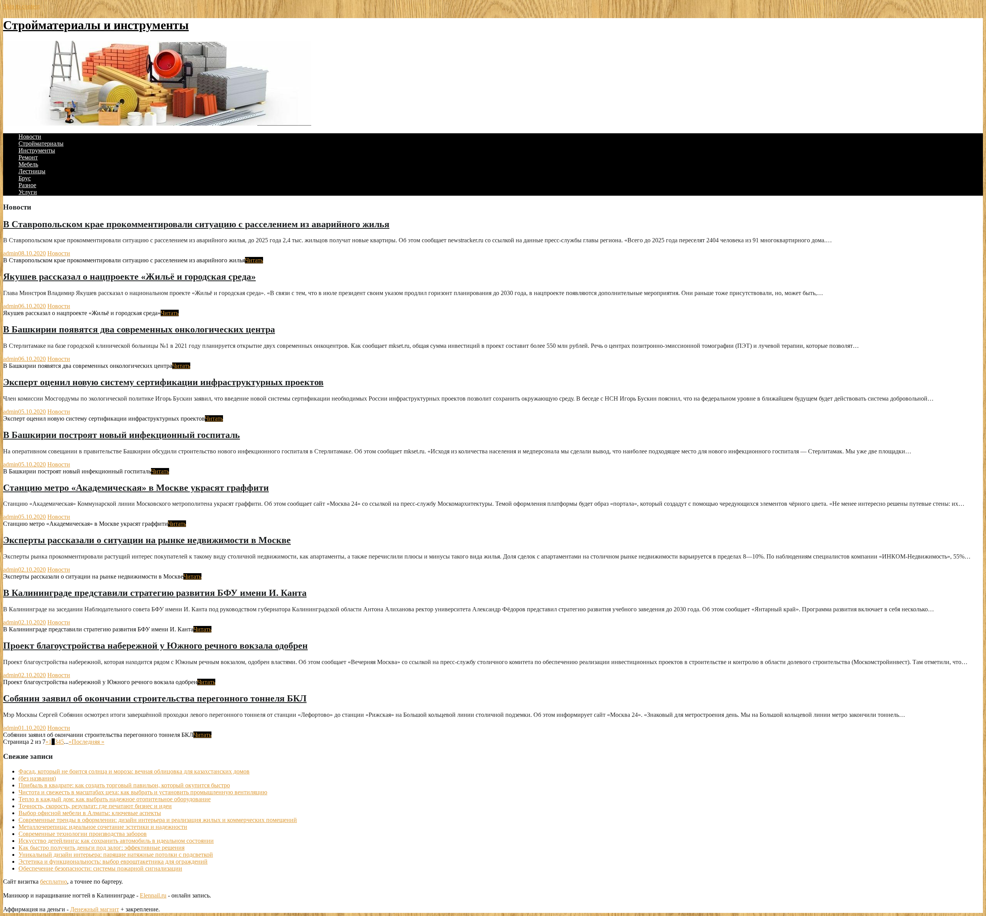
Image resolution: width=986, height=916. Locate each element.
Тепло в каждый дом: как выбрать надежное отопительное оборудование (114, 799)
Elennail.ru (153, 895)
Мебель (28, 164)
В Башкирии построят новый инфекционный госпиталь (121, 435)
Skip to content (21, 6)
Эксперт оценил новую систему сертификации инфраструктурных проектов (163, 382)
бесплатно (53, 881)
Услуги (27, 192)
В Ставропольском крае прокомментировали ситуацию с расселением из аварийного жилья (196, 224)
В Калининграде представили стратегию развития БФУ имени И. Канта (155, 593)
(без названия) (37, 778)
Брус (24, 178)
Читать (254, 260)
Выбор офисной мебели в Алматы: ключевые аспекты (89, 813)
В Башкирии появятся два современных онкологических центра (139, 329)
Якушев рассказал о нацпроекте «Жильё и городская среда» (129, 277)
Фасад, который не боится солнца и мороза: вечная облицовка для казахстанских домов (134, 771)
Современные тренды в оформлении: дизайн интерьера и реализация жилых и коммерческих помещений (157, 820)
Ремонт (28, 157)
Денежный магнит (94, 909)
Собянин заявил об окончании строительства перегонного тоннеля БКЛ (155, 698)
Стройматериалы (41, 143)
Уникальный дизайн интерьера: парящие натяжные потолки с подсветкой (115, 854)
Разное (27, 185)
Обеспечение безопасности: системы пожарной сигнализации (100, 868)
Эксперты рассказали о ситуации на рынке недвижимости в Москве (147, 540)
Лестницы (31, 171)
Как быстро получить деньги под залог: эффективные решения (101, 847)
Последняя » (88, 741)
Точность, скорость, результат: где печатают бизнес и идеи (95, 806)
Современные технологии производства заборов (82, 833)
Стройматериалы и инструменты (96, 25)
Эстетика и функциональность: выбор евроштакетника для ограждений (113, 861)
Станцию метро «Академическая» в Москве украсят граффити (136, 488)
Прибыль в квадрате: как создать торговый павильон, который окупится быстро (124, 785)
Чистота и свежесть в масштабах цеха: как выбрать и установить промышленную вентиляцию (142, 792)
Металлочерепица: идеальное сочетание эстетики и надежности (102, 827)
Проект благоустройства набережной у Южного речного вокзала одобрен (155, 646)
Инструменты (36, 150)
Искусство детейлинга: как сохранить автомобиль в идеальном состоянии (116, 840)
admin (10, 253)
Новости (29, 136)
